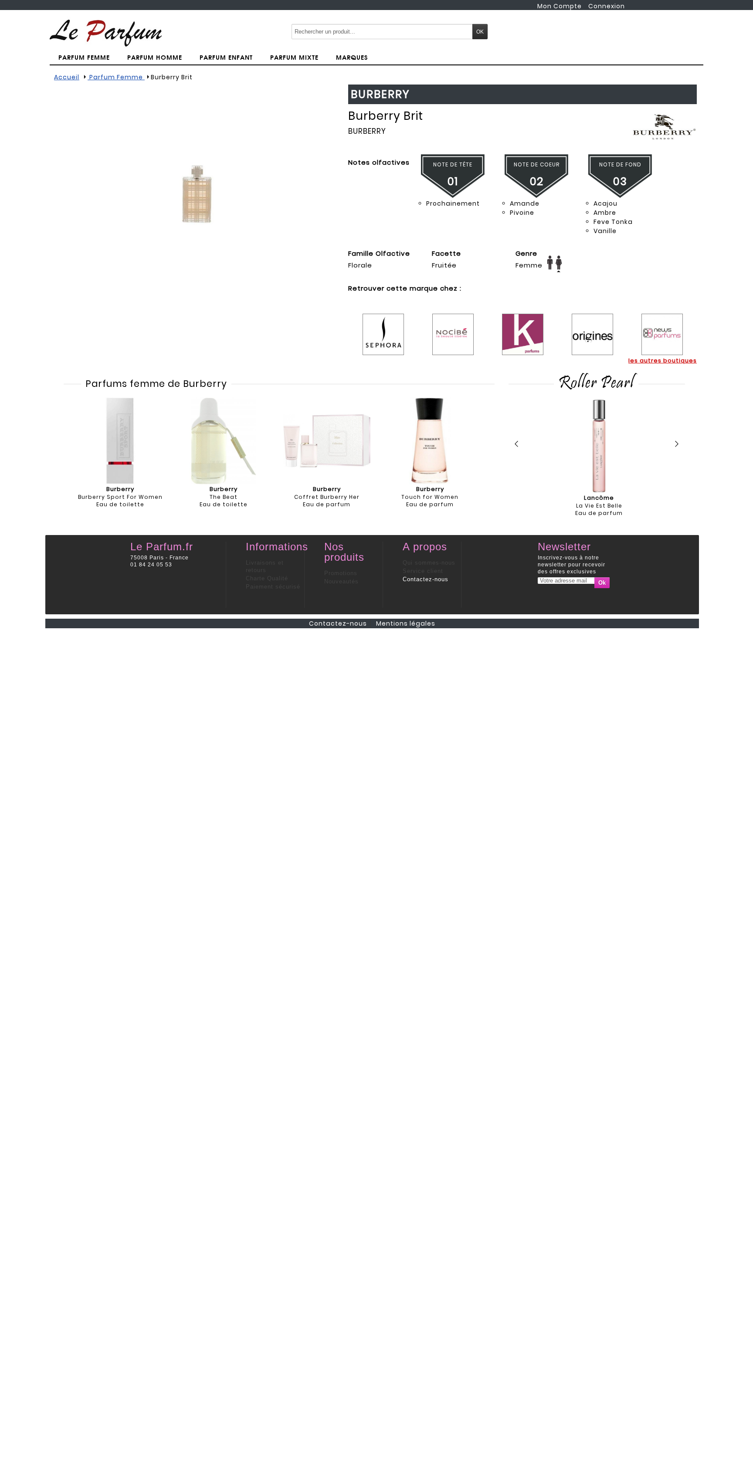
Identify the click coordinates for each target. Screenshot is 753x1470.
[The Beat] (223, 440)
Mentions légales (405, 623)
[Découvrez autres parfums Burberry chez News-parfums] (662, 328)
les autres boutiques (662, 360)
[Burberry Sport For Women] (120, 440)
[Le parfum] (106, 32)
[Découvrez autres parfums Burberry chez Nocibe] (453, 328)
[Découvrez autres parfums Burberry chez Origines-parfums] (592, 328)
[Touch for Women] (430, 440)
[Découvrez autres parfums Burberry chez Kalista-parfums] (522, 328)
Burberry (367, 131)
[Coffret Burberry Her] (326, 440)
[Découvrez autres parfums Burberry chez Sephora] (383, 328)
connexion (606, 6)
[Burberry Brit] (197, 194)
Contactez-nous (425, 579)
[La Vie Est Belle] (599, 446)
